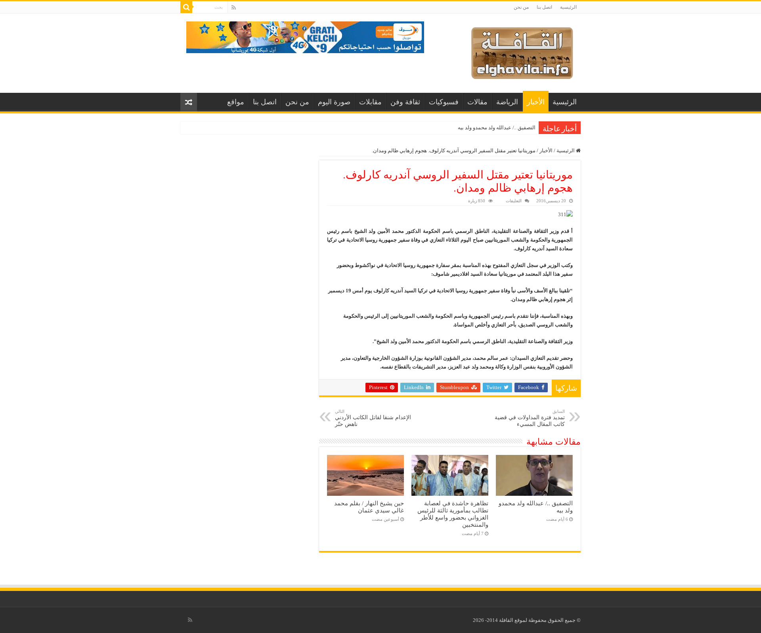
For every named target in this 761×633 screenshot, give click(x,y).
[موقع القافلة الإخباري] (522, 51)
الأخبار (536, 102)
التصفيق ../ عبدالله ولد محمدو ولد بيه (496, 127)
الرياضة (507, 102)
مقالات (477, 102)
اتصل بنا (544, 7)
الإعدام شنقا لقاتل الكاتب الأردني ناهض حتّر (373, 418)
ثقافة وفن (405, 102)
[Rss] (234, 7)
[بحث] (186, 7)
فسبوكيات (444, 102)
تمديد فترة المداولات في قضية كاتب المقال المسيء (530, 418)
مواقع (235, 102)
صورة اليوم (334, 102)
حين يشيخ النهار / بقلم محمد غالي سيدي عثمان (369, 507)
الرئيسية (568, 7)
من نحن (521, 7)
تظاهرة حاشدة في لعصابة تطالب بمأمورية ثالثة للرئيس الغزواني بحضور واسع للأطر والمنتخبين (452, 514)
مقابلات (370, 102)
